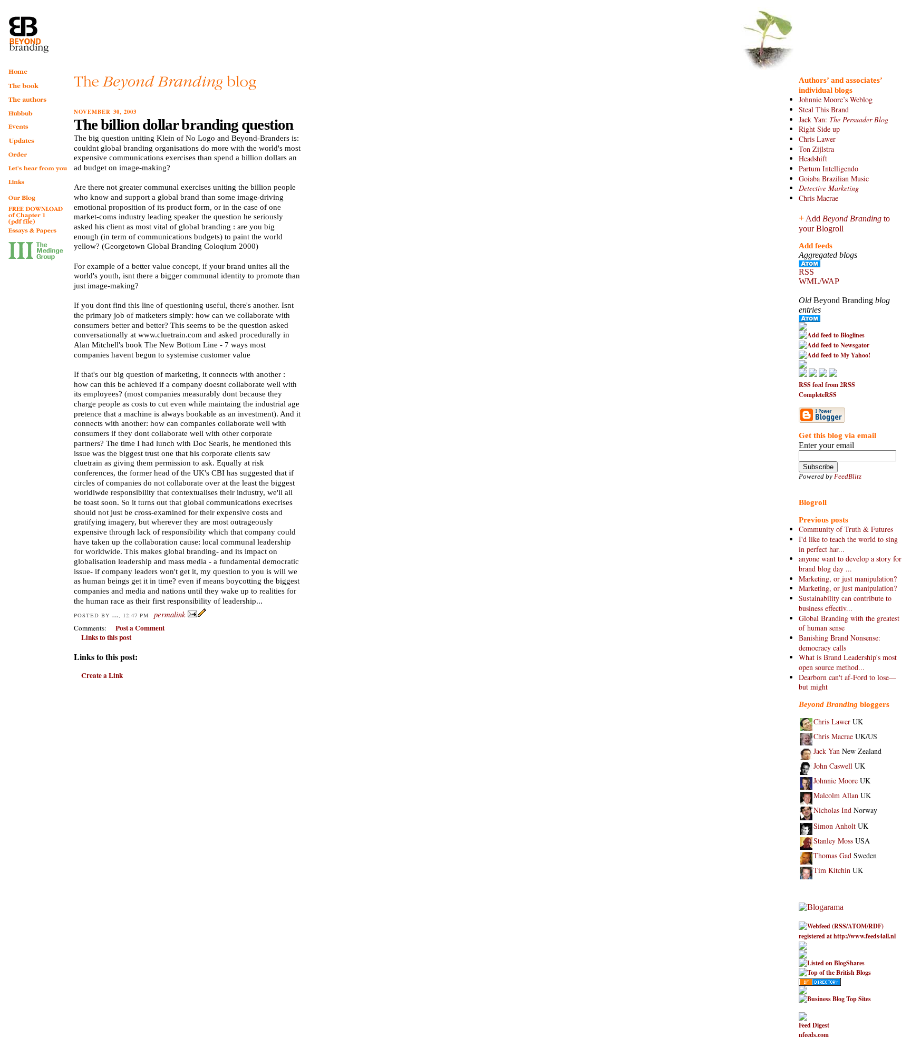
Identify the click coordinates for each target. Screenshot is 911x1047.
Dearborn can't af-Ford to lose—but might (847, 682)
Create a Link (102, 675)
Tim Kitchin (831, 870)
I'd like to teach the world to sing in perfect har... (848, 544)
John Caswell (832, 766)
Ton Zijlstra (816, 149)
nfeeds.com (814, 1034)
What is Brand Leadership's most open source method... (848, 662)
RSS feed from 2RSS (827, 384)
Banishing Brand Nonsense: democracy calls (839, 643)
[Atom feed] (809, 264)
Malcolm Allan (835, 795)
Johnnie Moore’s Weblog (836, 99)
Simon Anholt (834, 826)
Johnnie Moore (835, 780)
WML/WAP (819, 281)
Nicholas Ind (832, 810)
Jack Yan (826, 751)
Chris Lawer (817, 139)
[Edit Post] (202, 614)
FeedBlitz (847, 476)
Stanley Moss (833, 841)
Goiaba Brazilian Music (834, 178)
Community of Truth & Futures (846, 529)
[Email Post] (192, 614)
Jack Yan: (843, 119)
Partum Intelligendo (828, 168)
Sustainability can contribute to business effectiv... (845, 603)
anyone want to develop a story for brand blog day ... (850, 564)
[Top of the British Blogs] (835, 972)
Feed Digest (814, 1025)
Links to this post (106, 637)
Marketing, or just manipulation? (848, 579)
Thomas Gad (832, 855)
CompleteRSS (818, 394)
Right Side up (819, 129)
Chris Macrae (818, 198)
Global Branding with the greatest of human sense (849, 623)
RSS (806, 271)
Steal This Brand (824, 109)
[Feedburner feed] (803, 328)
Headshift (813, 158)
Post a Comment (139, 628)
